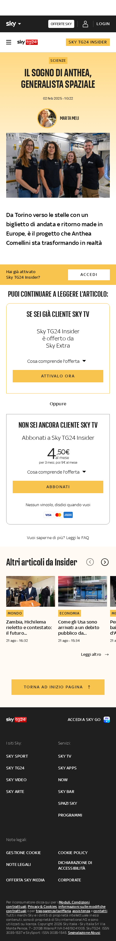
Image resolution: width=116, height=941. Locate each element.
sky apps (67, 768)
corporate (69, 880)
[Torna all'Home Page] (27, 42)
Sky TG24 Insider (88, 42)
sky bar (66, 791)
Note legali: (16, 839)
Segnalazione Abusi (84, 932)
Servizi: (64, 743)
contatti (100, 911)
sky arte (15, 791)
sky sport (17, 756)
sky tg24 (15, 768)
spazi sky (67, 803)
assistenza (81, 911)
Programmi (70, 815)
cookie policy (73, 852)
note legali (18, 864)
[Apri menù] (8, 42)
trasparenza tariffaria (53, 911)
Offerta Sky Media (25, 880)
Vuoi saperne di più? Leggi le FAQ (58, 537)
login (103, 23)
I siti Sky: (14, 743)
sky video (16, 779)
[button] (105, 562)
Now (63, 779)
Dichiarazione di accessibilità (75, 865)
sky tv (64, 756)
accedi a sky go (84, 719)
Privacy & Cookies (42, 906)
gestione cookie (23, 852)
